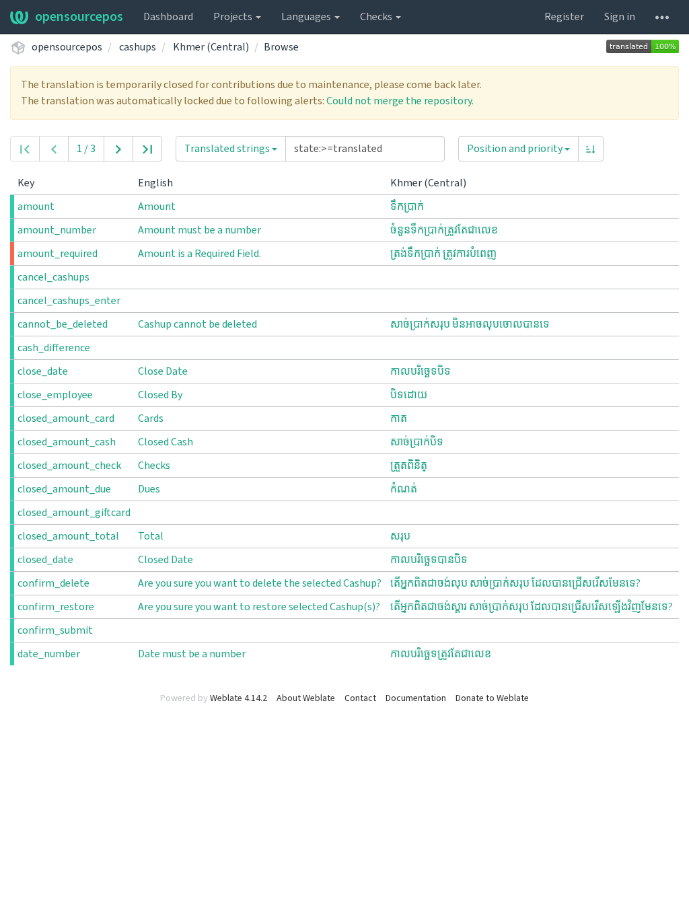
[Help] (662, 17)
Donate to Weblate (492, 698)
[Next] (118, 148)
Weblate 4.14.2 (238, 698)
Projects (233, 16)
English (156, 183)
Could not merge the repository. (400, 101)
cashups (137, 47)
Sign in (619, 16)
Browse (281, 47)
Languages (307, 16)
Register (564, 16)
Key (26, 183)
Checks (377, 16)
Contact (360, 698)
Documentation (416, 698)
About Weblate (306, 698)
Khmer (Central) (211, 47)
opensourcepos (79, 16)
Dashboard (168, 16)
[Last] (147, 148)
